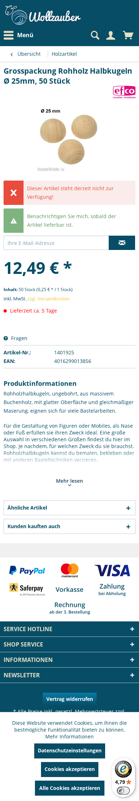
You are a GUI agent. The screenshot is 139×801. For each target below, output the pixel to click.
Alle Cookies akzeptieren (69, 788)
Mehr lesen (69, 480)
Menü (25, 35)
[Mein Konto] (110, 35)
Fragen (18, 338)
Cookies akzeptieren (70, 769)
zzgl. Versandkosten (48, 298)
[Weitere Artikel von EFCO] (124, 92)
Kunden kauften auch (33, 526)
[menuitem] (20, 35)
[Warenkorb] (128, 35)
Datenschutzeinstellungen (70, 750)
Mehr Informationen (69, 736)
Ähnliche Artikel (27, 507)
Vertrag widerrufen (69, 699)
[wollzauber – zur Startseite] (43, 15)
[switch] (123, 791)
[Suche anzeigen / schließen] (94, 35)
